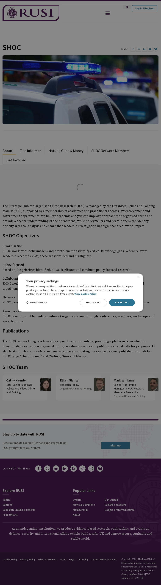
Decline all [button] (93, 302)
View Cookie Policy (85, 294)
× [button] (138, 277)
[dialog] (80, 292)
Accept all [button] (122, 302)
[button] (36, 302)
